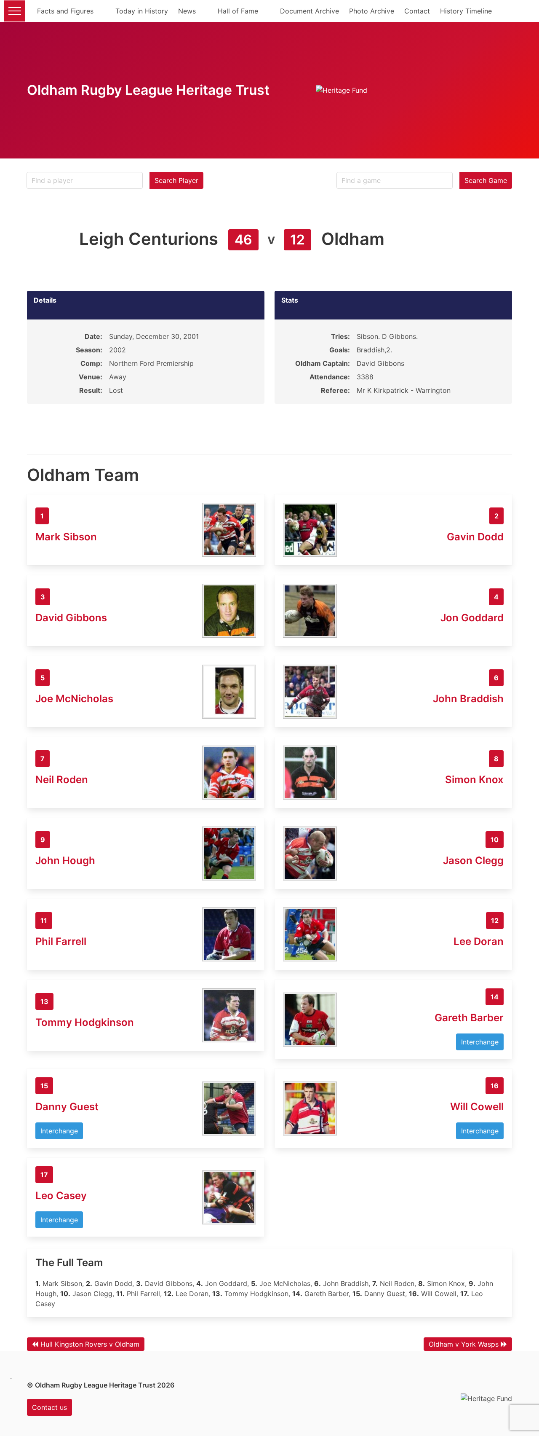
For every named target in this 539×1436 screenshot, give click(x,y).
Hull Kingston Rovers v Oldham (89, 1344)
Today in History (141, 11)
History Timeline (466, 11)
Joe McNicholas (74, 699)
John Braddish (468, 699)
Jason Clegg (473, 860)
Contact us (49, 1407)
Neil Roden (61, 779)
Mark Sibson (66, 537)
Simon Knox (474, 779)
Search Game (485, 180)
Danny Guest (67, 1106)
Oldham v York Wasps (464, 1344)
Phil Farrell (60, 941)
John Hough (65, 860)
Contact (417, 11)
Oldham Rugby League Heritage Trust (148, 90)
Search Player (176, 180)
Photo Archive (371, 11)
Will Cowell (477, 1106)
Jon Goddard (472, 618)
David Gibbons (71, 618)
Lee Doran (479, 941)
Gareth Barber (469, 1018)
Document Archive (309, 11)
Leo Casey (61, 1195)
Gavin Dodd (475, 537)
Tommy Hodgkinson (84, 1022)
